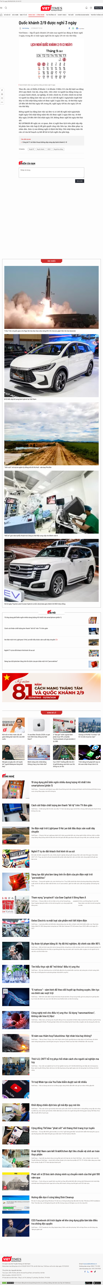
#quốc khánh (40, 149)
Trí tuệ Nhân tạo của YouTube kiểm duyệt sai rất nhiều (59, 1081)
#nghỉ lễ (31, 149)
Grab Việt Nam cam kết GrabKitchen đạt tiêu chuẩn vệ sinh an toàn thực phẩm (65, 1152)
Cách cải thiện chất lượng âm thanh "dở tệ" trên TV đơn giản (26, 628)
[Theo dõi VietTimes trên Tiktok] (95, 1272)
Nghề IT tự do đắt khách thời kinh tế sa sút (19, 650)
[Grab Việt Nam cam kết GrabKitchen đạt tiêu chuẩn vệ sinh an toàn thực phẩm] (15, 1158)
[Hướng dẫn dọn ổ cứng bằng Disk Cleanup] (15, 1204)
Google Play (97, 1283)
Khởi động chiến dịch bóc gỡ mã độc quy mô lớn (55, 1104)
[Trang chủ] (1, 15)
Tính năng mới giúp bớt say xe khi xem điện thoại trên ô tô (89, 763)
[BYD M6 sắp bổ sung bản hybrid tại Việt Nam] (51, 365)
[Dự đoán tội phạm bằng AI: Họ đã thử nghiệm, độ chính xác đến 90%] (15, 951)
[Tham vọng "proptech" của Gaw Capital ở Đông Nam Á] (15, 905)
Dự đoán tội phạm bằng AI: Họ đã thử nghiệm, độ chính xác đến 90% (65, 943)
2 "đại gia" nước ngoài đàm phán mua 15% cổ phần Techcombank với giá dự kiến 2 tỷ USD (64, 738)
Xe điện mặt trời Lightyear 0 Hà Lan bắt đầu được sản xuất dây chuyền (29, 640)
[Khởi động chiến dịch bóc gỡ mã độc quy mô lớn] (15, 1112)
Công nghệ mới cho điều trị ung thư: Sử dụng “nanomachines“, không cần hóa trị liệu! (63, 1014)
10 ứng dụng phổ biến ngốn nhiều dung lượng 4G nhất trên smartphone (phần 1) (33, 617)
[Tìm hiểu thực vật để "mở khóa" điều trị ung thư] (15, 974)
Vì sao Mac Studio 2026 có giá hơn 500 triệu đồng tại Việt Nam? (39, 737)
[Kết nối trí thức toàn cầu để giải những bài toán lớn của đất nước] (13, 725)
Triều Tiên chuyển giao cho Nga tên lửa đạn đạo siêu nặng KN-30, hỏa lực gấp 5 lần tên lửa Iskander (40, 331)
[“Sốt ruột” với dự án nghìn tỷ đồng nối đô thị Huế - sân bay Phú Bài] (51, 433)
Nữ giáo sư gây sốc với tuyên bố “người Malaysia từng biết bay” (12, 764)
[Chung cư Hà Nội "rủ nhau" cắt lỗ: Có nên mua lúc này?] (89, 725)
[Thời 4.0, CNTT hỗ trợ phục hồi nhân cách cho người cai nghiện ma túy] (15, 1066)
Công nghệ (8, 776)
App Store (88, 1283)
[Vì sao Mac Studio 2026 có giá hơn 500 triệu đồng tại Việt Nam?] (39, 725)
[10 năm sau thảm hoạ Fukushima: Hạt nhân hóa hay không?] (15, 1043)
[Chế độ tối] (91, 8)
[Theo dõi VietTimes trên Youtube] (91, 1272)
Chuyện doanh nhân (82, 15)
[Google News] (80, 28)
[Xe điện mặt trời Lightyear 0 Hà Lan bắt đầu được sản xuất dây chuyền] (94, 642)
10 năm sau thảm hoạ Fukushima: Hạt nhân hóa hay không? (61, 1035)
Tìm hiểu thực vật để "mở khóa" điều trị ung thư (55, 966)
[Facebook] (69, 28)
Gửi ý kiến (80, 181)
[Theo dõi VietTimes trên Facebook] (85, 1271)
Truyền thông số (97, 15)
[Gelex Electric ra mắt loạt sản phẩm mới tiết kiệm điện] (15, 928)
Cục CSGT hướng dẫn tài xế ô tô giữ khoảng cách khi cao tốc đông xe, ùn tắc (64, 764)
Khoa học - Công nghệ (36, 15)
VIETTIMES (51, 8)
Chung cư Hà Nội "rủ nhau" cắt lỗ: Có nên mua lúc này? (89, 736)
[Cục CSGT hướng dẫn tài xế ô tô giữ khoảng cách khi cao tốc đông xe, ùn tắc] (64, 752)
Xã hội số (7, 15)
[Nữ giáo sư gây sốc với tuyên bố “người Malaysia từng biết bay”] (13, 752)
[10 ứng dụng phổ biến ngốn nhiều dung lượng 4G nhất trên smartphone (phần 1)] (94, 620)
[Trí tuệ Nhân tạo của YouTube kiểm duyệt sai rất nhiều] (15, 1089)
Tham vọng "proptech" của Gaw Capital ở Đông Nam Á (58, 897)
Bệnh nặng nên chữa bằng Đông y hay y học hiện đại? (37, 763)
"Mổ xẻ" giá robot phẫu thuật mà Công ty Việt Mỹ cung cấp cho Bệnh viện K (31, 536)
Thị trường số (51, 15)
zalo (88, 1271)
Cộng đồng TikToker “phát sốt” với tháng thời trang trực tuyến (63, 1128)
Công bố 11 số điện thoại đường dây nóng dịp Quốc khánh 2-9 (44, 142)
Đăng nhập (98, 8)
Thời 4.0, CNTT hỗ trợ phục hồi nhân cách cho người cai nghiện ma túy (65, 1060)
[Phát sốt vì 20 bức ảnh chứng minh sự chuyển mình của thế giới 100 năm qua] (15, 1181)
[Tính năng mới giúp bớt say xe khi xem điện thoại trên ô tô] (89, 752)
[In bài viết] (73, 28)
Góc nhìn (15, 15)
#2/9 (49, 149)
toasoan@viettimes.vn (90, 1264)
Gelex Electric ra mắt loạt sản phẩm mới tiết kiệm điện (59, 920)
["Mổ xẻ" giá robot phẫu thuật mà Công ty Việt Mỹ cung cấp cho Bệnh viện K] (51, 502)
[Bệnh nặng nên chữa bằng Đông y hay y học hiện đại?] (39, 752)
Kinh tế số (23, 15)
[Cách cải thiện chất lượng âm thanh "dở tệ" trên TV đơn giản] (94, 631)
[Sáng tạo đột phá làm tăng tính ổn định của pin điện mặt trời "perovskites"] (94, 664)
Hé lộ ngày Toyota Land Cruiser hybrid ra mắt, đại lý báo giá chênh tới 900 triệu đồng (34, 604)
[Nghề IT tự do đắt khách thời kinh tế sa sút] (94, 653)
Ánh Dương (25, 28)
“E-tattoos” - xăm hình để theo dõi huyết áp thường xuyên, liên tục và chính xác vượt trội (65, 991)
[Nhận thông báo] (86, 8)
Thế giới (70, 15)
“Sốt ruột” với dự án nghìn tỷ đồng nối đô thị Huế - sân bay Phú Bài (27, 467)
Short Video (62, 15)
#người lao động (58, 149)
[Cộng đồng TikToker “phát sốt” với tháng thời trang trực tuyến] (15, 1135)
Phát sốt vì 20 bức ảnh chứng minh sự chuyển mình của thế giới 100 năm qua (65, 1176)
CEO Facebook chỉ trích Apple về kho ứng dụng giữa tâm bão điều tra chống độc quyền (64, 1222)
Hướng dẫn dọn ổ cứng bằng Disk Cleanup (52, 1197)
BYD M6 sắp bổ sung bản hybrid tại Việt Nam (20, 399)
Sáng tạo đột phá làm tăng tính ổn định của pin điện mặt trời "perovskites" (31, 661)
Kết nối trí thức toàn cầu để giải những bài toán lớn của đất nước (13, 737)
